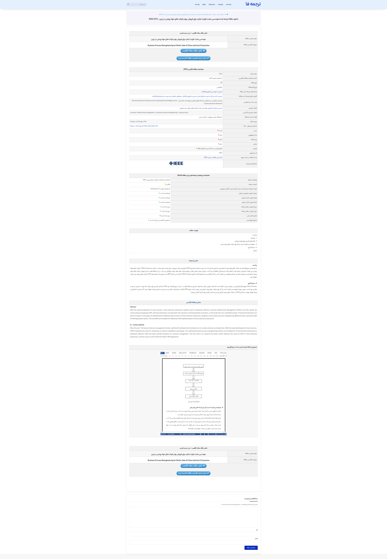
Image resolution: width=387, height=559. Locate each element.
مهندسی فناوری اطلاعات (209, 92)
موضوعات (220, 4)
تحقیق (204, 4)
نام (257, 530)
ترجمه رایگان (212, 4)
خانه (226, 15)
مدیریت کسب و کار (216, 96)
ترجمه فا (229, 4)
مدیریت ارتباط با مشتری (215, 108)
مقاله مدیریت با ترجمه (218, 15)
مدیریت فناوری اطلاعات (189, 96)
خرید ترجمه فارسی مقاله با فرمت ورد (192, 58)
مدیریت (219, 92)
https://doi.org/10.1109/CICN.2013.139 (144, 126)
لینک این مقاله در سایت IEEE (213, 157)
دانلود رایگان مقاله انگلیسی (192, 50)
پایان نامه (197, 4)
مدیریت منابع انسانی (203, 96)
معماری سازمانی (176, 96)
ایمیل (256, 539)
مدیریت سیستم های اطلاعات (161, 96)
